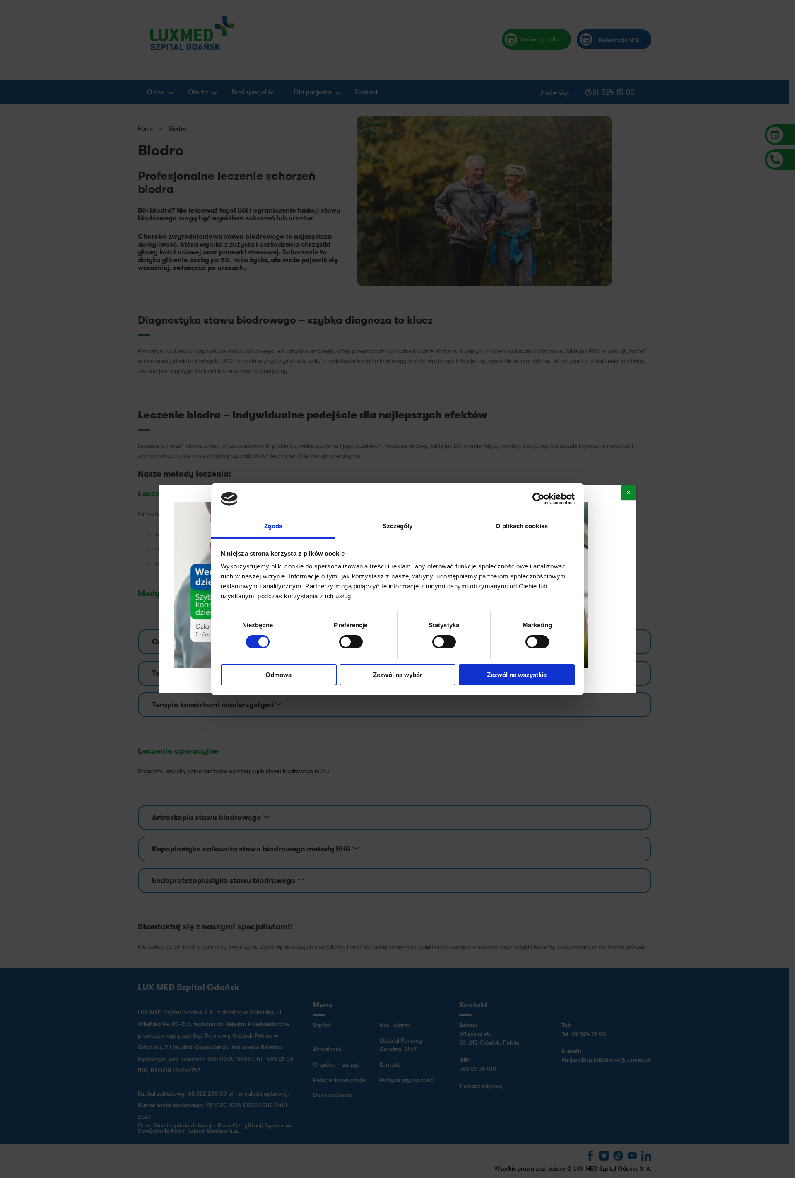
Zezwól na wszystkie (517, 674)
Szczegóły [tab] (398, 526)
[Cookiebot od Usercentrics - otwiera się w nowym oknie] (538, 499)
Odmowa (278, 674)
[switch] (351, 641)
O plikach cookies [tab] (522, 526)
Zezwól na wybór (397, 674)
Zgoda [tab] (273, 526)
